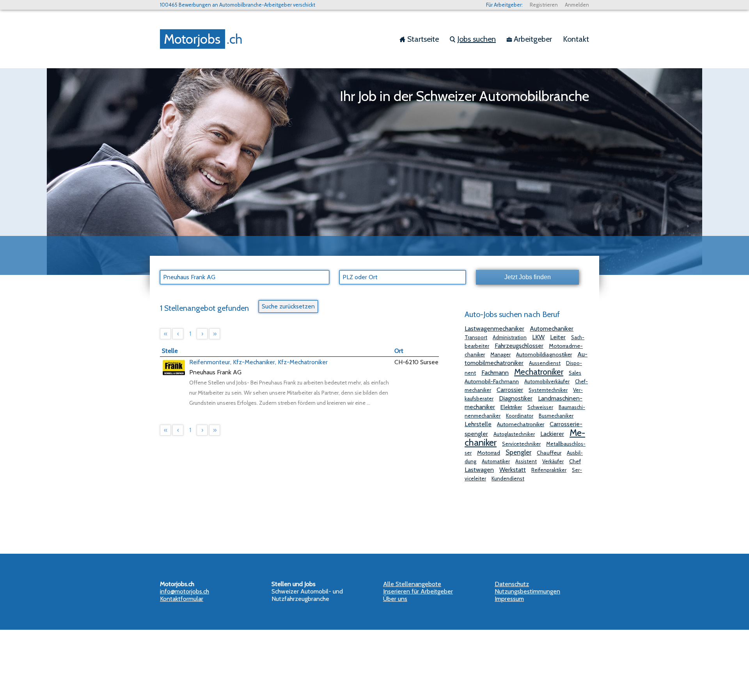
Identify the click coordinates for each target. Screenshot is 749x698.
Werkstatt (512, 469)
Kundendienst (508, 478)
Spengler (518, 452)
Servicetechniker (521, 444)
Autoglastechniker (514, 434)
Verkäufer (553, 461)
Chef (575, 461)
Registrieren (544, 5)
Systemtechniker (548, 390)
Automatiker (496, 461)
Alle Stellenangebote (412, 584)
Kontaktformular (181, 598)
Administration (510, 337)
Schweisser (540, 407)
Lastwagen (479, 469)
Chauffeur (549, 452)
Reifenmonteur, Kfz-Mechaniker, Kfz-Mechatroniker (258, 362)
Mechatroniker (538, 372)
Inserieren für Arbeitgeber (418, 591)
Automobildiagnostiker (544, 354)
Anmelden (577, 5)
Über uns (395, 598)
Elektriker (511, 407)
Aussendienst (545, 363)
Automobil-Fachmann (492, 381)
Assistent (526, 461)
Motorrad (488, 452)
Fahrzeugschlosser (519, 345)
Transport (476, 337)
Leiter (558, 337)
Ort (398, 350)
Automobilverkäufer (547, 381)
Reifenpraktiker (548, 470)
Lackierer (552, 434)
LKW (538, 337)
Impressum (509, 598)
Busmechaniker (556, 416)
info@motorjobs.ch (184, 591)
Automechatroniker (520, 424)
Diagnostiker (515, 398)
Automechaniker (551, 328)
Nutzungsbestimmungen (527, 591)
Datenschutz (512, 584)
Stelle (170, 350)
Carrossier (510, 389)
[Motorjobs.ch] (203, 39)
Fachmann (495, 372)
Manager (500, 354)
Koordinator (519, 416)
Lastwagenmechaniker (494, 328)
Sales (575, 373)
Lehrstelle (478, 424)
